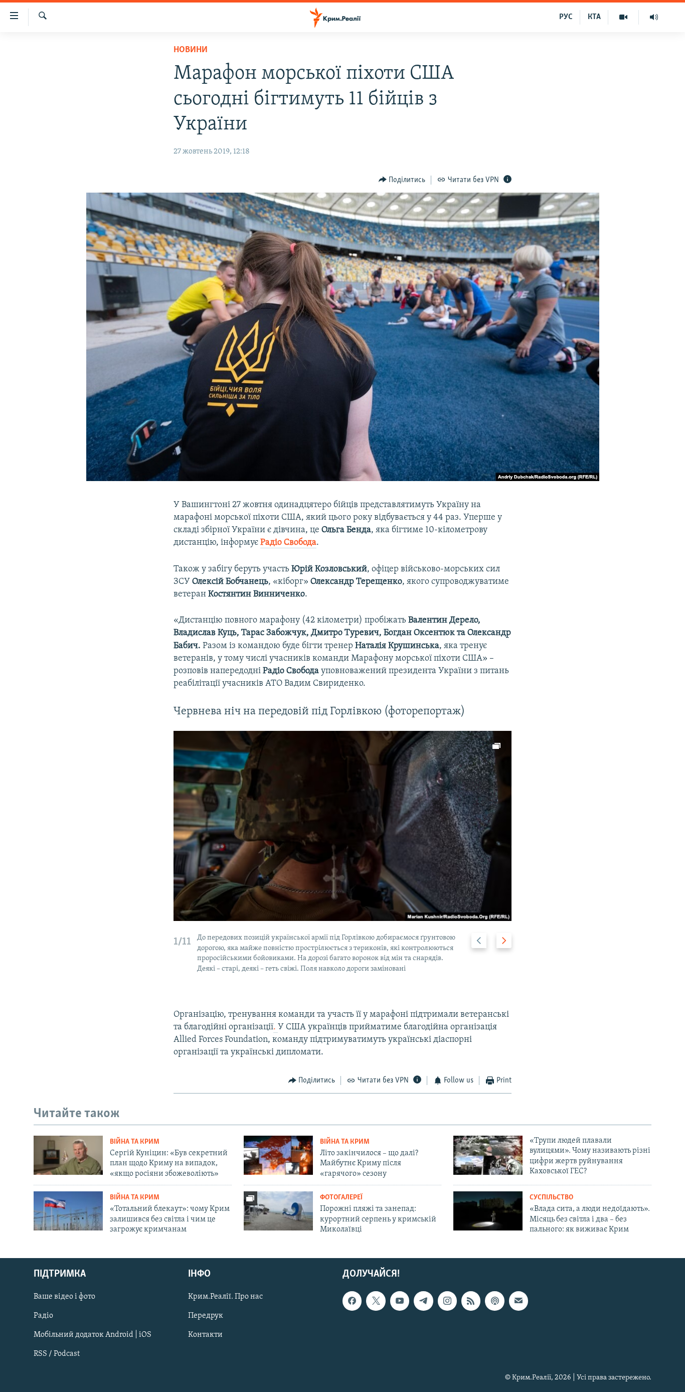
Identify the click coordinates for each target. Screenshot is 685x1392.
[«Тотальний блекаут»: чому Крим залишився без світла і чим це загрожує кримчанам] (68, 1210)
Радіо (43, 1316)
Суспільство (551, 1197)
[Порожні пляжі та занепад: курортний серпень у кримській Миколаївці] (278, 1210)
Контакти (205, 1335)
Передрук (205, 1316)
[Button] (402, 180)
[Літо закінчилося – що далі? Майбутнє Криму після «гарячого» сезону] (278, 1155)
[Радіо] (654, 17)
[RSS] (470, 1300)
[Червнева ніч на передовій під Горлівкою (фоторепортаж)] (342, 826)
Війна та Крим (134, 1142)
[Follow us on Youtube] (399, 1300)
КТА (594, 17)
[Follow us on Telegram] (423, 1300)
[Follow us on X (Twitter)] (375, 1300)
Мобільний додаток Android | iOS (92, 1335)
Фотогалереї (341, 1197)
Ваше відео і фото (64, 1297)
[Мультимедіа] (623, 17)
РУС (566, 17)
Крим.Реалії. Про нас (225, 1297)
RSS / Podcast (57, 1354)
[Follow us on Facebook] (352, 1300)
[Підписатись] (518, 1300)
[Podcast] (494, 1300)
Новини (191, 50)
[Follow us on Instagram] (447, 1300)
